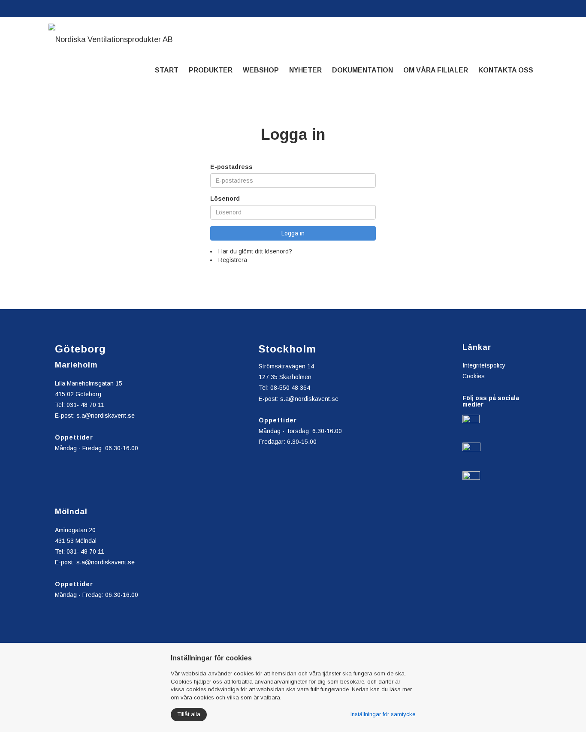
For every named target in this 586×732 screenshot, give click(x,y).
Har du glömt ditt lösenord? (255, 251)
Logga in (293, 233)
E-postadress (231, 166)
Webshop (261, 70)
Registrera (232, 259)
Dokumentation (362, 70)
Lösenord (225, 198)
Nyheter (305, 70)
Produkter (211, 70)
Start (166, 70)
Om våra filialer (435, 70)
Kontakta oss (505, 70)
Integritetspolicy (483, 365)
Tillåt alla (188, 714)
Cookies (473, 376)
